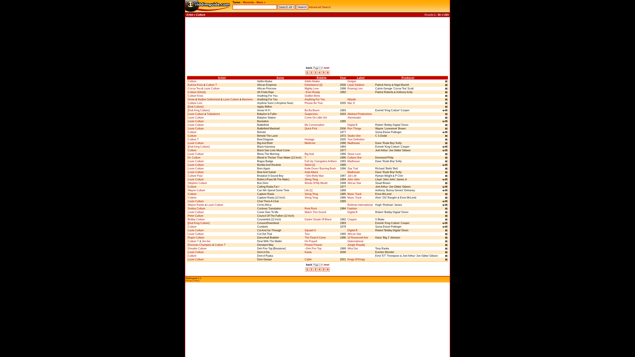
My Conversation (314, 124)
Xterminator (354, 117)
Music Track (354, 194)
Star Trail (352, 168)
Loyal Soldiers (355, 84)
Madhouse (353, 143)
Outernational (355, 241)
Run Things (354, 128)
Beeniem (247, 99)
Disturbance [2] (313, 84)
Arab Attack (311, 172)
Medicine (310, 143)
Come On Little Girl (316, 117)
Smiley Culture (196, 208)
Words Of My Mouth (316, 183)
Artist (222, 77)
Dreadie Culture (197, 248)
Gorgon (351, 81)
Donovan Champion (200, 244)
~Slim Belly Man (314, 175)
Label (361, 77)
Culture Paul (195, 175)
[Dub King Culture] (199, 110)
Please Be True (314, 103)
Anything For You (315, 99)
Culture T (211, 84)
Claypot (352, 219)
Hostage (310, 139)
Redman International (360, 204)
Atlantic (351, 99)
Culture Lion (195, 103)
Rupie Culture (196, 237)
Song (280, 77)
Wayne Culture (196, 190)
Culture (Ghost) (197, 92)
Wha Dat (352, 248)
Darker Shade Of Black (318, 219)
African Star (354, 183)
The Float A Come (315, 237)
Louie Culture (212, 88)
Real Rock (311, 208)
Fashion (352, 208)
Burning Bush (328, 168)
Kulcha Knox (195, 84)
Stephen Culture (197, 183)
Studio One (354, 135)
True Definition (356, 139)
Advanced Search (320, 7)
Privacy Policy (193, 280)
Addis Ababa (312, 81)
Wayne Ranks (196, 204)
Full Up (309, 161)
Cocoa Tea (194, 88)
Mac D (351, 103)
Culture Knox (195, 95)
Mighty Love (312, 88)
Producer (408, 77)
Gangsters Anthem (326, 161)
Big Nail (309, 154)
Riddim (322, 77)
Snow (191, 99)
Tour (307, 234)
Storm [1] (310, 164)
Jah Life (352, 175)
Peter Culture (195, 215)
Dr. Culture (194, 157)
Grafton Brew (312, 95)
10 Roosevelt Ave (357, 237)
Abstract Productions (359, 114)
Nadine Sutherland (209, 99)
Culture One (354, 157)
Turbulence (213, 114)
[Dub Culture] (195, 106)
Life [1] (308, 190)
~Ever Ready (312, 92)
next (326, 67)
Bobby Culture (196, 219)
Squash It (310, 230)
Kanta (308, 252)
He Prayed (311, 241)
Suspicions (311, 114)
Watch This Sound (315, 212)
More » (260, 2)
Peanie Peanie (313, 244)
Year (343, 77)
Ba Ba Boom (312, 110)
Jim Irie (206, 241)
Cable (308, 259)
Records (248, 2)
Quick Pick (311, 128)
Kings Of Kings (356, 259)
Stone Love (354, 154)
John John (353, 179)
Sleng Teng (311, 179)
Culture (192, 81)
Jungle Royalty (356, 244)
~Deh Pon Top (313, 248)
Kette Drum (311, 168)
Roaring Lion (355, 88)
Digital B (352, 124)
